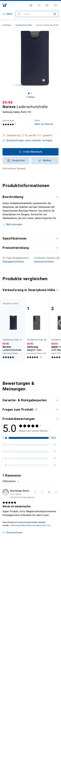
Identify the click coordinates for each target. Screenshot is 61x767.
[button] (30, 135)
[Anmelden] (39, 5)
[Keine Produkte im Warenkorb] (55, 5)
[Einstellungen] (30, 5)
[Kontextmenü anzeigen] (35, 492)
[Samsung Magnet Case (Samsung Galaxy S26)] (36, 329)
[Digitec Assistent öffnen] (47, 5)
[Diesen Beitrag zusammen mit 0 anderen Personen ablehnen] (55, 492)
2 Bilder (30, 97)
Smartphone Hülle (23, 25)
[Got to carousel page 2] (31, 93)
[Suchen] (19, 14)
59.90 (8, 102)
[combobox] (11, 481)
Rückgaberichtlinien (13, 261)
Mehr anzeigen (14, 224)
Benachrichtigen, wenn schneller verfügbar (29, 140)
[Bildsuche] (54, 14)
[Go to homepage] (5, 5)
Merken (47, 160)
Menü (9, 13)
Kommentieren (14, 532)
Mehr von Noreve (43, 122)
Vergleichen (18, 160)
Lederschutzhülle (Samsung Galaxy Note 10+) (30, 525)
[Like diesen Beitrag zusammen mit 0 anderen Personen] (42, 492)
